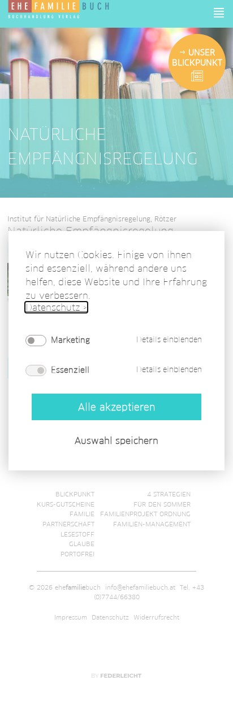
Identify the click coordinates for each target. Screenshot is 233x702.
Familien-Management (152, 524)
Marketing (70, 340)
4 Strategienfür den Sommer (162, 499)
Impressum (70, 617)
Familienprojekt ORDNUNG (145, 514)
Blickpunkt (74, 494)
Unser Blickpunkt (197, 57)
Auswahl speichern (116, 441)
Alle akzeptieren (116, 407)
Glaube (81, 543)
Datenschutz (110, 617)
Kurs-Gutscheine (65, 504)
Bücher (81, 467)
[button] (219, 12)
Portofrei (77, 554)
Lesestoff (77, 534)
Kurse (180, 467)
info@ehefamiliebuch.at (140, 587)
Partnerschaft (68, 524)
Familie (82, 514)
